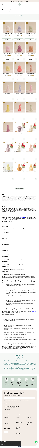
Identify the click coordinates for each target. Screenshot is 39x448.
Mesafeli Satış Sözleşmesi (6, 420)
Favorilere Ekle (13, 39)
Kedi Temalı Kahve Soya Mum (30, 73)
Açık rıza (9, 400)
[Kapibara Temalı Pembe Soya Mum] (8, 47)
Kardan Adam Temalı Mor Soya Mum (8, 153)
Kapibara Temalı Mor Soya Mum (19, 53)
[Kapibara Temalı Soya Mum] (8, 27)
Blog (6, 432)
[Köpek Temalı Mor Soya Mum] (19, 127)
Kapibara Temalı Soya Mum (8, 33)
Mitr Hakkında (6, 417)
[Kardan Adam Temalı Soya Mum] (19, 147)
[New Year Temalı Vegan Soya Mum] (31, 127)
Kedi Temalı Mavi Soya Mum (19, 93)
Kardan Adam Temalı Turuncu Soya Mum (31, 173)
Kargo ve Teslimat (19, 422)
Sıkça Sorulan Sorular (19, 419)
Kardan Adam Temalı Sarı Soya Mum (8, 173)
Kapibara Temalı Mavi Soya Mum (19, 33)
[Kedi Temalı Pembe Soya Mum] (31, 87)
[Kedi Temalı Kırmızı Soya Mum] (19, 107)
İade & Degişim (18, 424)
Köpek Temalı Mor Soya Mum (19, 133)
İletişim (17, 430)
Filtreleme (28, 11)
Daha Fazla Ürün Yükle (19, 188)
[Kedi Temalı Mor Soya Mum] (8, 127)
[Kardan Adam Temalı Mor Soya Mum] (8, 147)
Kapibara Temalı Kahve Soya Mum (31, 54)
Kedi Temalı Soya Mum (8, 93)
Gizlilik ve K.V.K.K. (7, 423)
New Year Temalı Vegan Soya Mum (30, 133)
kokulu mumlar (22, 217)
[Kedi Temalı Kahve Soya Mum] (31, 67)
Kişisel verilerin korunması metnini (17, 400)
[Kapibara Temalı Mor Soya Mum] (19, 47)
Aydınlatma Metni (7, 425)
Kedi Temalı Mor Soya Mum (8, 133)
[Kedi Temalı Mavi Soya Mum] (19, 87)
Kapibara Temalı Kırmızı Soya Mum (19, 74)
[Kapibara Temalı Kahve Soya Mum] (31, 47)
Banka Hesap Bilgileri (18, 428)
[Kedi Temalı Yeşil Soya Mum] (31, 107)
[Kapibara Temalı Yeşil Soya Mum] (31, 27)
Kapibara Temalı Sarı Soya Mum (8, 73)
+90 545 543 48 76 (7, 411)
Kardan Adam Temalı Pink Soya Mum (31, 153)
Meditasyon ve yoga (9, 289)
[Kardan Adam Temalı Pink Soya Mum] (31, 147)
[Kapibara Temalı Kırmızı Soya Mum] (19, 67)
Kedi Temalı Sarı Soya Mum (8, 113)
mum (34, 311)
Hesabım (17, 417)
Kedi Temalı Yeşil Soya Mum (31, 113)
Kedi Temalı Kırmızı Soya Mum (19, 113)
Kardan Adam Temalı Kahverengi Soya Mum (19, 173)
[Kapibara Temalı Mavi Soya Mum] (19, 27)
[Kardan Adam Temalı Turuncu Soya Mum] (31, 166)
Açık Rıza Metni (7, 428)
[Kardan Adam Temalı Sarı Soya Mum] (8, 166)
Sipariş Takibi (18, 433)
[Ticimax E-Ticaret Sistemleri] (19, 446)
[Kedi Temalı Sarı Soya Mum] (8, 107)
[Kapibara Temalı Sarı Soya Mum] (8, 67)
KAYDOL (30, 398)
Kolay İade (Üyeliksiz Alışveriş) (19, 436)
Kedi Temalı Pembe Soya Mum (31, 93)
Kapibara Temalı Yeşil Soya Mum (31, 33)
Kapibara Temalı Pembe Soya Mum (8, 54)
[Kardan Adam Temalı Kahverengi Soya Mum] (19, 166)
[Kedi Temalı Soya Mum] (8, 87)
